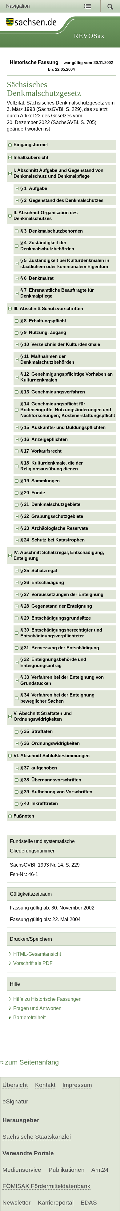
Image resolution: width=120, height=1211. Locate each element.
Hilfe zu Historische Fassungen (47, 999)
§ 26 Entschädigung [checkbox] (42, 582)
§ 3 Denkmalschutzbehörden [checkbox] (51, 231)
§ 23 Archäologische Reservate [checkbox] (54, 528)
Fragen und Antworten (37, 1008)
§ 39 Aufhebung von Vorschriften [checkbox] (56, 791)
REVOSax (89, 36)
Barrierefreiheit (29, 1017)
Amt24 (100, 1170)
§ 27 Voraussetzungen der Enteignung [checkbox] (61, 594)
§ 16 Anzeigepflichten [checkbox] (44, 439)
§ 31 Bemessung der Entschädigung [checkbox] (59, 647)
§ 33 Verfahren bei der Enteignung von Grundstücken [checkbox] (62, 680)
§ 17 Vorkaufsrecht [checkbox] (41, 451)
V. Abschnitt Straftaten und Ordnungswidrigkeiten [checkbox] (43, 716)
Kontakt (45, 1085)
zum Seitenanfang (32, 1062)
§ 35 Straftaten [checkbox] (36, 731)
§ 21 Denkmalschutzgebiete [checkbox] (50, 504)
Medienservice (21, 1170)
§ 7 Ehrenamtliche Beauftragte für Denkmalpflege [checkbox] (57, 293)
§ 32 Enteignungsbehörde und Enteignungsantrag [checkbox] (53, 662)
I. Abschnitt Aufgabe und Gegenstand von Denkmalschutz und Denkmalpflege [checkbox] (58, 173)
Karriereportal (56, 1202)
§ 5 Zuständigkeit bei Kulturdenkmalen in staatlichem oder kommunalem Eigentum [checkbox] (64, 263)
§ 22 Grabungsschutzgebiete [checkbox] (51, 516)
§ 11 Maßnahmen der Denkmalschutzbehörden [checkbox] (47, 359)
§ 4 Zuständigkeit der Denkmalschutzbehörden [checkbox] (47, 245)
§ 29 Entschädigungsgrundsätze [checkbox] (55, 618)
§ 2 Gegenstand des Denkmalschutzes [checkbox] (61, 200)
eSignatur (15, 1101)
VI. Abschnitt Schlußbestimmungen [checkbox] (52, 755)
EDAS (89, 1202)
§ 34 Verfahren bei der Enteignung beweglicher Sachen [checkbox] (57, 698)
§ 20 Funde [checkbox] (32, 492)
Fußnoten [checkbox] (24, 816)
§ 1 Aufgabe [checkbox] (33, 188)
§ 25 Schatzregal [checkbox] (38, 570)
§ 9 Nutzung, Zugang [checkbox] (43, 332)
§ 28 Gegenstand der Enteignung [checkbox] (56, 606)
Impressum (77, 1085)
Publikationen (67, 1170)
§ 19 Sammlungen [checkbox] (40, 480)
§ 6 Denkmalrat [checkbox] (37, 278)
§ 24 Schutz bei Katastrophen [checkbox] (52, 539)
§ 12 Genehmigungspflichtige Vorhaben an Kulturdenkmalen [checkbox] (66, 377)
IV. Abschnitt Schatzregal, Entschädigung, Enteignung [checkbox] (59, 555)
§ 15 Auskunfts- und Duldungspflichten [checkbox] (63, 427)
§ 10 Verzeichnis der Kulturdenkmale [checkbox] (60, 344)
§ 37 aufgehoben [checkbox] (38, 767)
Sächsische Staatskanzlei (36, 1136)
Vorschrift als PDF (33, 963)
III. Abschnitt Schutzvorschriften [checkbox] (48, 308)
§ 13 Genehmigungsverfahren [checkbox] (52, 391)
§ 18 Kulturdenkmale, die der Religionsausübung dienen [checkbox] (51, 466)
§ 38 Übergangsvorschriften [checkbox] (50, 779)
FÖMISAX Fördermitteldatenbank (46, 1186)
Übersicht (15, 1085)
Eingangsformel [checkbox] (31, 144)
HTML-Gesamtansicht (37, 954)
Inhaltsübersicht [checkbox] (31, 157)
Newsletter (16, 1202)
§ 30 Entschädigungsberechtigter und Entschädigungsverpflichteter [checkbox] (61, 633)
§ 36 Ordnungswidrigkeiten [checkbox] (50, 743)
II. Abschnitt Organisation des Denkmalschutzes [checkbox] (46, 215)
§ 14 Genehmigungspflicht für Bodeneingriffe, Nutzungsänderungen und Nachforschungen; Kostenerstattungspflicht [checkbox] (67, 409)
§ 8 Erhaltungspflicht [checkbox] (43, 320)
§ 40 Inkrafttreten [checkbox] (39, 803)
